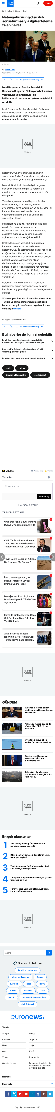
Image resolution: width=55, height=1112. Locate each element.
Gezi (4, 1051)
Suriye (13, 990)
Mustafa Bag (10, 69)
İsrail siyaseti (40, 375)
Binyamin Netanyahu (16, 375)
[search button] (49, 953)
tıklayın (17, 308)
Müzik (11, 997)
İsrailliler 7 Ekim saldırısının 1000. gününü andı (23, 358)
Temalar (6, 1027)
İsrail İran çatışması (27, 970)
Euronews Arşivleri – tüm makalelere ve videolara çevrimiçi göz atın (40, 1065)
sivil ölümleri (27, 1004)
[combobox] (27, 953)
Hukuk (22, 368)
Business (6, 1039)
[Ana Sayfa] (3, 11)
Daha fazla (7, 1084)
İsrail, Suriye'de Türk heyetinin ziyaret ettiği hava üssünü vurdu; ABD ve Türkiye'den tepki (23, 341)
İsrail (25, 11)
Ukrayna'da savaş (20, 977)
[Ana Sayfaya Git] (10, 3)
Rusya (40, 977)
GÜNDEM (9, 702)
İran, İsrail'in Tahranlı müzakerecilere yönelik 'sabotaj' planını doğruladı (22, 350)
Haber (9, 11)
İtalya (42, 984)
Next (4, 1045)
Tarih (42, 990)
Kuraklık (14, 984)
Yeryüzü (33, 1039)
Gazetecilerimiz (9, 1063)
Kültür (32, 1051)
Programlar (34, 1057)
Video (4, 1057)
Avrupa (5, 1033)
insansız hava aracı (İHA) (35, 997)
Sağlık (32, 1045)
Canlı (48, 3)
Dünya (17, 11)
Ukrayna (28, 990)
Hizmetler (6, 1076)
